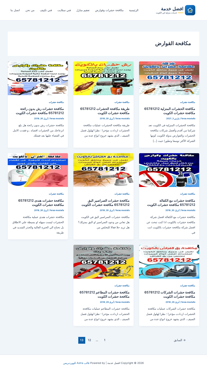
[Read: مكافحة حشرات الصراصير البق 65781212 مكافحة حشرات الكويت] (103, 169)
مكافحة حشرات (187, 102)
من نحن (29, 10)
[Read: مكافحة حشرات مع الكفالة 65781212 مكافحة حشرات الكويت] (169, 169)
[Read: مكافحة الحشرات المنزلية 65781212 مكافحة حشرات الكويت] (169, 78)
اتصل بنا (15, 10)
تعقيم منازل (83, 10)
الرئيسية (133, 10)
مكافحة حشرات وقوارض (109, 10)
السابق (180, 340)
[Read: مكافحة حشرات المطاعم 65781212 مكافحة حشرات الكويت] (103, 261)
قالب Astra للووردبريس (76, 363)
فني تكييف (46, 10)
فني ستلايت (64, 10)
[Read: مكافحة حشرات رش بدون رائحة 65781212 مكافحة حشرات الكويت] (38, 78)
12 (89, 340)
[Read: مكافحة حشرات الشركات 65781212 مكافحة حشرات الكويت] (169, 261)
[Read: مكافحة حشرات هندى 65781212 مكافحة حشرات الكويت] (38, 169)
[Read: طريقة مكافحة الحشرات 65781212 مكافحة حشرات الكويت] (103, 78)
